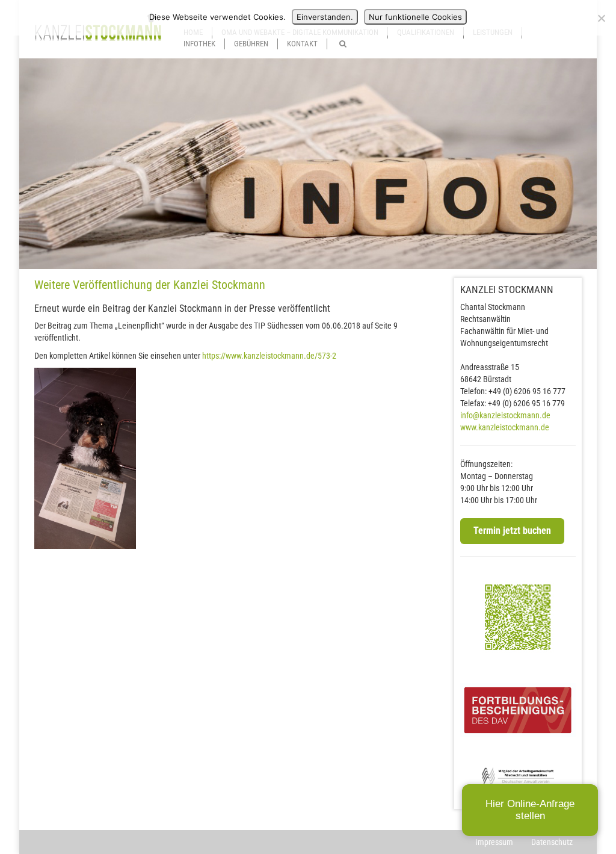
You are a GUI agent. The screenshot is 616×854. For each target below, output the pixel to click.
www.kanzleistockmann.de (504, 427)
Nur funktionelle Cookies (415, 17)
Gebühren (251, 43)
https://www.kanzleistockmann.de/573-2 (269, 355)
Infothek (199, 43)
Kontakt (302, 43)
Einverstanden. (325, 17)
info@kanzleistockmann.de (505, 415)
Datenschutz (552, 842)
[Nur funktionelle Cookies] (601, 18)
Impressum (494, 842)
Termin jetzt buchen (512, 530)
